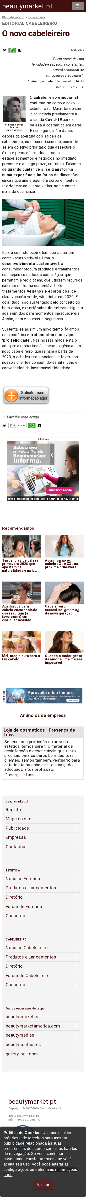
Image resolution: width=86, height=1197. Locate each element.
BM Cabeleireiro (13, 17)
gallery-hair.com (22, 1053)
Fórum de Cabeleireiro (28, 975)
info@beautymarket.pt (23, 1115)
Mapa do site (19, 818)
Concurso (15, 915)
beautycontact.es (23, 1044)
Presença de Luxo (19, 775)
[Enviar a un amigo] (17, 427)
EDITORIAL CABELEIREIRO (29, 23)
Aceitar (43, 1185)
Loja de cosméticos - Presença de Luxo (39, 732)
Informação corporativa (24, 1119)
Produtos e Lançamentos (31, 887)
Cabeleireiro (36, 17)
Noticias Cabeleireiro (27, 947)
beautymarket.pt (27, 6)
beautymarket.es (23, 1016)
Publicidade (17, 828)
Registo (13, 809)
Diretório (14, 897)
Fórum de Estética (24, 906)
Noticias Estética (23, 878)
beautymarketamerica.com (33, 1025)
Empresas (16, 837)
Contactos (16, 846)
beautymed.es (20, 1035)
